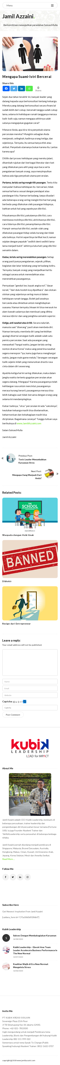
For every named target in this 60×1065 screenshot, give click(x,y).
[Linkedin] (21, 88)
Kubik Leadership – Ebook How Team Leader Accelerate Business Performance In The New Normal (35, 950)
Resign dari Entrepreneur (16, 623)
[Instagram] (27, 877)
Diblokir (7, 581)
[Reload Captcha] (24, 701)
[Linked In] (20, 877)
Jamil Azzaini (18, 16)
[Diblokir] (30, 559)
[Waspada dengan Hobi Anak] (30, 515)
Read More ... (8, 859)
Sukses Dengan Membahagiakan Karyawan (34, 935)
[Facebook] (6, 88)
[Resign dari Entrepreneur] (30, 603)
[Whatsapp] (29, 88)
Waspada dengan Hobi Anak (18, 535)
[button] (25, 702)
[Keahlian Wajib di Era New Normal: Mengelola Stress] (6, 966)
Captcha (7, 701)
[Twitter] (13, 88)
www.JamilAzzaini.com (29, 423)
